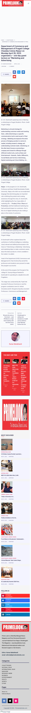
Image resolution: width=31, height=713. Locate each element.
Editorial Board (6, 693)
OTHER (25, 360)
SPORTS (4, 681)
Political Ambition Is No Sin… (9, 518)
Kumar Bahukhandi (7, 63)
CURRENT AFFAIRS (5, 494)
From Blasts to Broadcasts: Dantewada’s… (13, 539)
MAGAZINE (5, 671)
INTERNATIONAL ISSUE (10, 360)
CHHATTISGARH (9, 40)
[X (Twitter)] (10, 700)
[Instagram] (16, 700)
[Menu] (28, 3)
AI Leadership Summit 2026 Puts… (10, 581)
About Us (4, 691)
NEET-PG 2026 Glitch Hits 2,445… (10, 475)
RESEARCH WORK (7, 673)
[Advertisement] (15, 22)
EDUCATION (3, 579)
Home (2, 40)
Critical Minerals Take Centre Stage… (11, 560)
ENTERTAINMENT (7, 677)
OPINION (3, 515)
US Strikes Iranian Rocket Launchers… (11, 454)
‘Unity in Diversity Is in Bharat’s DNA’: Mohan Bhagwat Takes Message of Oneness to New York (23, 377)
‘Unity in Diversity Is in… (7, 496)
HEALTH (4, 679)
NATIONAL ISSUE (17, 359)
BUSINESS (5, 675)
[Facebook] (4, 700)
